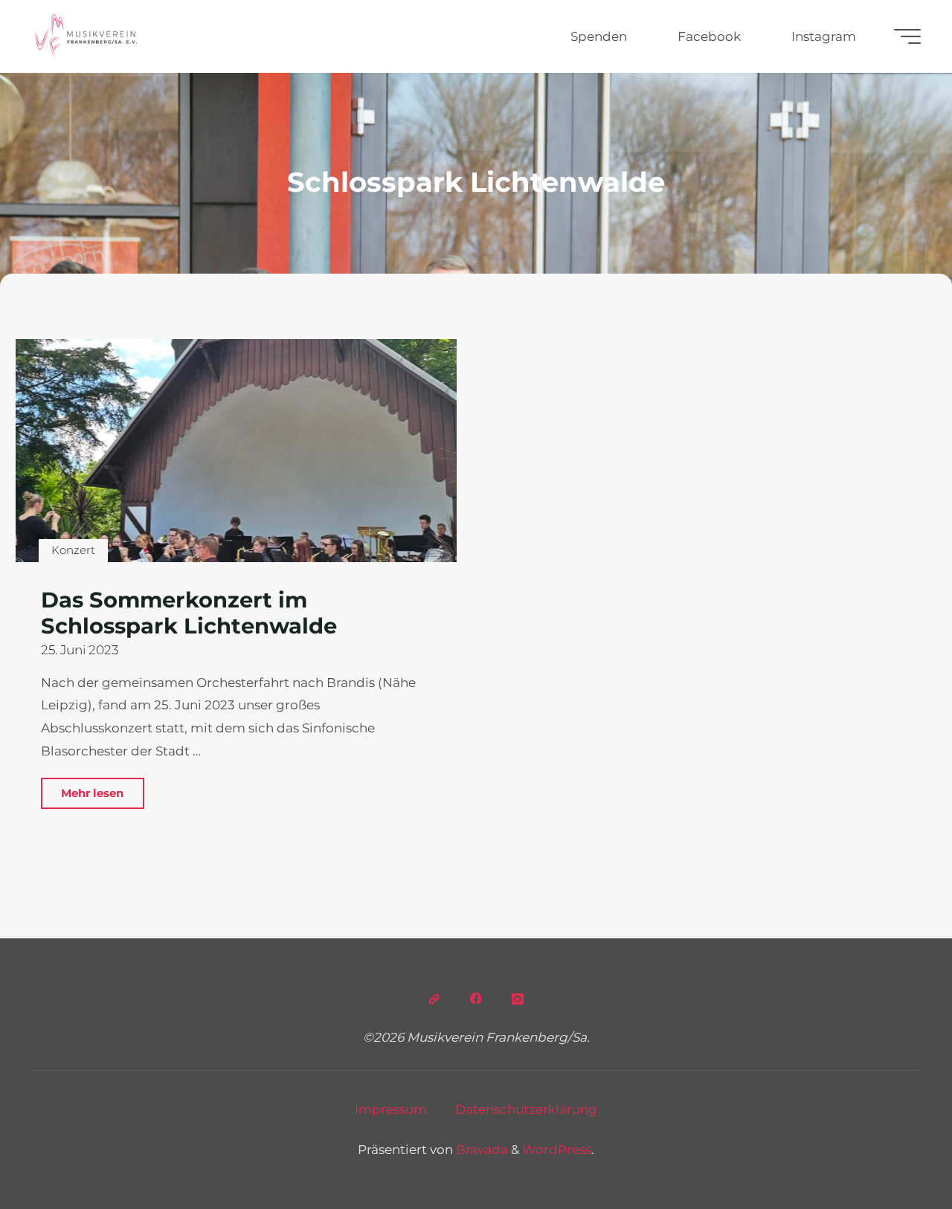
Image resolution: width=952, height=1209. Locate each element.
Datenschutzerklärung (526, 1109)
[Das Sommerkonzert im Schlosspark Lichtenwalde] (236, 450)
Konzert (73, 550)
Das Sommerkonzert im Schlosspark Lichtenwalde (189, 613)
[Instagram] (518, 999)
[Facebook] (476, 999)
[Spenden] (434, 999)
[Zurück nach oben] (894, 1151)
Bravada (480, 1149)
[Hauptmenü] (907, 36)
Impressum (391, 1109)
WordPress (556, 1149)
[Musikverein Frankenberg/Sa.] (86, 36)
